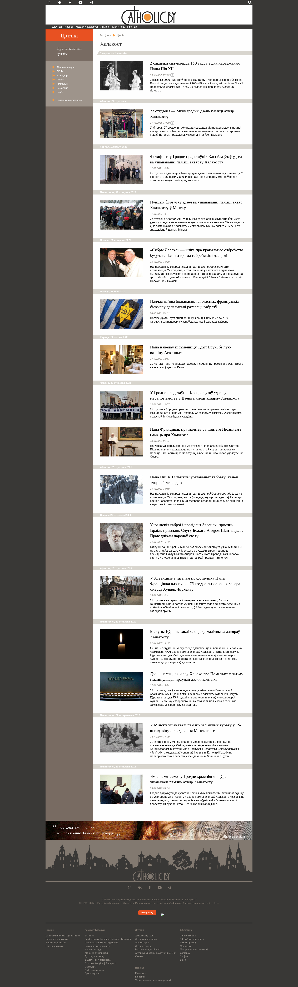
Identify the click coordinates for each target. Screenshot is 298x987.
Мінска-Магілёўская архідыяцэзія (63, 935)
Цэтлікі (69, 35)
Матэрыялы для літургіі (147, 949)
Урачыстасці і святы (145, 935)
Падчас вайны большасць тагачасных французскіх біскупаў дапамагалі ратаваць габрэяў (194, 303)
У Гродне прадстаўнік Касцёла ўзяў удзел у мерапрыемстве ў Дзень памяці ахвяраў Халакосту (195, 395)
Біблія (60, 71)
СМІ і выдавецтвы (94, 970)
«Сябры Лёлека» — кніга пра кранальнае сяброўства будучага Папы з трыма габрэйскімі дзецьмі (197, 252)
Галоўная (56, 26)
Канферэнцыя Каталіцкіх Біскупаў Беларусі (108, 939)
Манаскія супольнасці (96, 953)
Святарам (185, 953)
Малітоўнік (185, 946)
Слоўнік (184, 956)
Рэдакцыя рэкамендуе (69, 100)
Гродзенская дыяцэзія (57, 939)
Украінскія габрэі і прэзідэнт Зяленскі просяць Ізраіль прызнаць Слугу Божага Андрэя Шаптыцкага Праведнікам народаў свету (196, 530)
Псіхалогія (62, 87)
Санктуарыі (91, 966)
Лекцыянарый (142, 942)
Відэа (183, 960)
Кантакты (140, 976)
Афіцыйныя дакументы (192, 939)
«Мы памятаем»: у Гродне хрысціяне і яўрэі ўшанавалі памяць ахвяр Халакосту (189, 779)
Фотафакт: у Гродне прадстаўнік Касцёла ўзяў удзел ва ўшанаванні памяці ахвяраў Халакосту (196, 159)
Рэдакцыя (140, 973)
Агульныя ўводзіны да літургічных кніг (155, 953)
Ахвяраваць (147, 912)
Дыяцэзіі (89, 935)
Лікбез (60, 79)
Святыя (139, 956)
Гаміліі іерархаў (188, 942)
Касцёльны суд (93, 949)
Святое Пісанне (188, 935)
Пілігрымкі (62, 83)
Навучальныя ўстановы (97, 946)
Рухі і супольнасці (94, 956)
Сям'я (60, 92)
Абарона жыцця (65, 67)
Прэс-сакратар (92, 973)
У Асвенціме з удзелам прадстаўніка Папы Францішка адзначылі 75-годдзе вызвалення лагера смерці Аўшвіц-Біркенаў (195, 583)
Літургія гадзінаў (144, 946)
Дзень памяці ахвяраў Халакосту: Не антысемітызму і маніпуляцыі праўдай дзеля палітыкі (196, 676)
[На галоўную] (149, 15)
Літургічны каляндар (146, 939)
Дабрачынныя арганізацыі (98, 960)
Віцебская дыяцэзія (56, 942)
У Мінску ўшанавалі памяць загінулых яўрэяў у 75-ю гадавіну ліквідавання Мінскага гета (195, 727)
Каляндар (62, 75)
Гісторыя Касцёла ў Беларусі (100, 963)
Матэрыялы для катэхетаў (194, 949)
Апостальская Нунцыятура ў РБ (101, 942)
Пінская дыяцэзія (54, 946)
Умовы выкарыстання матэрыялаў (153, 980)
